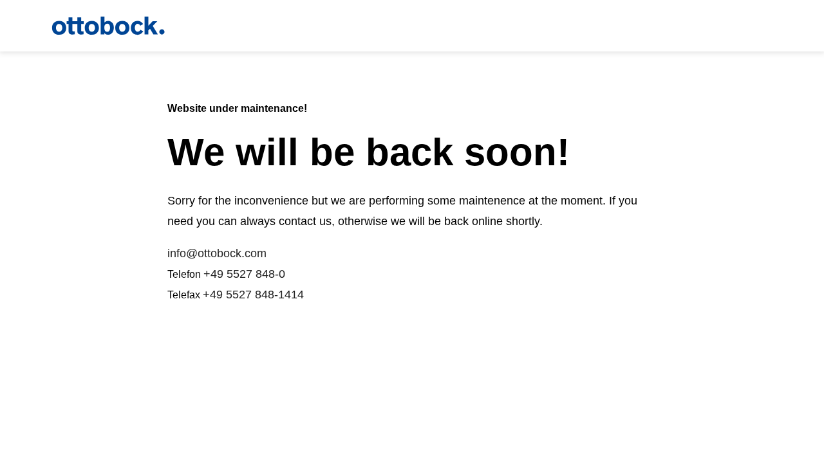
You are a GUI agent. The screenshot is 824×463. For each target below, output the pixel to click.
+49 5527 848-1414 (253, 294)
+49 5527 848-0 (244, 274)
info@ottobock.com (217, 253)
